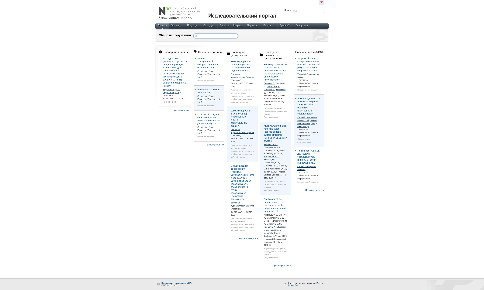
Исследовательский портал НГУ (176, 283)
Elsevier (320, 283)
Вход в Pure (293, 285)
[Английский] (321, 2)
